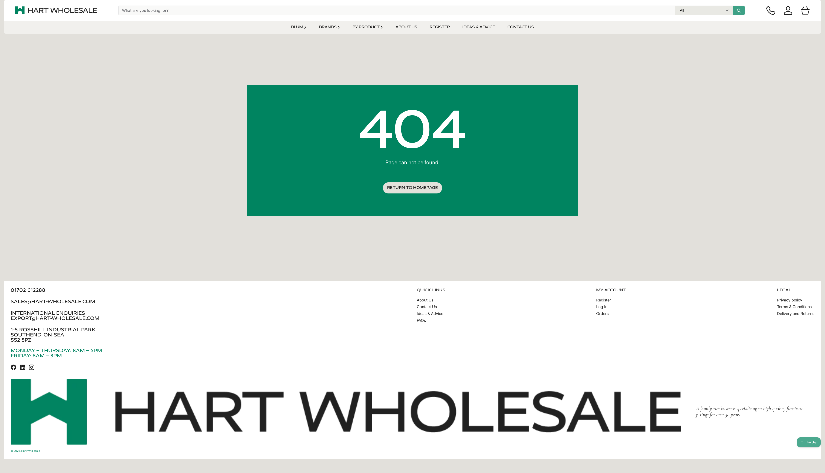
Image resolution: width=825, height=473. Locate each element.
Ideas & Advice (430, 313)
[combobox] (397, 10)
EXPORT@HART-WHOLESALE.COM (55, 318)
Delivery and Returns (795, 313)
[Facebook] (13, 367)
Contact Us (427, 306)
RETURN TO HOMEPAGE (412, 187)
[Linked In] (22, 367)
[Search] (739, 10)
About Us (425, 300)
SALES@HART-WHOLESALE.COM (53, 301)
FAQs (421, 320)
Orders (602, 313)
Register (603, 300)
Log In (601, 306)
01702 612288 (28, 290)
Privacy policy (789, 300)
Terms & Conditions (794, 306)
